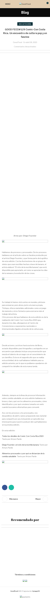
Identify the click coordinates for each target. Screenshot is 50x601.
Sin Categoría (25, 24)
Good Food (17, 42)
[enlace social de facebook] (4, 487)
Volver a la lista (25, 499)
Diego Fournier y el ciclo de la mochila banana (20, 445)
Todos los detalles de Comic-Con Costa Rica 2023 (22, 436)
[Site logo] (25, 4)
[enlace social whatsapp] (11, 487)
